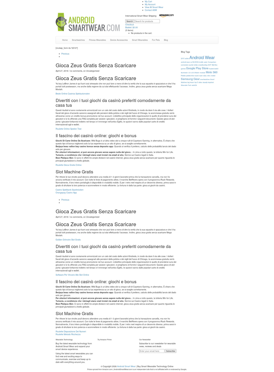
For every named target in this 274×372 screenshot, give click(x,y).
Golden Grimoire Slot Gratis (68, 239)
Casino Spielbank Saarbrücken (69, 189)
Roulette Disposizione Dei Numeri (71, 331)
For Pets (156, 39)
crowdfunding (202, 65)
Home (65, 39)
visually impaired (208, 82)
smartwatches (205, 79)
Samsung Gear (190, 79)
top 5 (196, 82)
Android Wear (202, 57)
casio (205, 62)
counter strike (193, 65)
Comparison (212, 62)
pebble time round (192, 76)
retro (208, 76)
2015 (182, 58)
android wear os (186, 62)
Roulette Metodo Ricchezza (68, 334)
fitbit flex (214, 65)
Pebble (183, 76)
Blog (166, 39)
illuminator (184, 73)
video (200, 82)
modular (202, 73)
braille (201, 62)
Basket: (131, 27)
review (213, 76)
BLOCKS (196, 62)
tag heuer (190, 82)
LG (189, 73)
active (187, 58)
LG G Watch (195, 73)
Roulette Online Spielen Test (68, 128)
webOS (194, 85)
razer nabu (202, 76)
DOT (209, 65)
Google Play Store (197, 68)
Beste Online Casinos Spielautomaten (73, 93)
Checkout (129, 24)
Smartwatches (78, 39)
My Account (150, 4)
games (183, 69)
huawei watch (213, 69)
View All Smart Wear (154, 7)
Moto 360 (211, 72)
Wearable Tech (186, 85)
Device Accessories (119, 39)
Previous (65, 53)
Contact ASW (151, 10)
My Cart (148, 1)
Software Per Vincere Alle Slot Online (72, 274)
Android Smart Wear (126, 366)
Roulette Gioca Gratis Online (68, 164)
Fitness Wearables (97, 39)
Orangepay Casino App (66, 192)
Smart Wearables (140, 39)
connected (184, 65)
